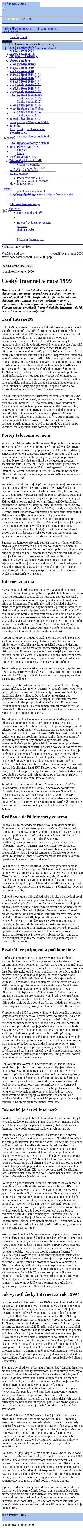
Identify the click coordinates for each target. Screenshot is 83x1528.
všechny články (26, 64)
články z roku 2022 (29, 84)
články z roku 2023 (29, 80)
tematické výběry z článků (33, 143)
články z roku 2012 (29, 118)
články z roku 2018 (22, 71)
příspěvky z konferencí (24, 170)
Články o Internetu (46, 28)
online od (13, 19)
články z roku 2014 (29, 111)
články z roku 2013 (29, 115)
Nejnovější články (23, 55)
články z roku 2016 (29, 105)
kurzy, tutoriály (19, 173)
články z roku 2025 (29, 74)
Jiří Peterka (11, 3)
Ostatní (7, 189)
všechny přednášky (28, 164)
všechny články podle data (33, 122)
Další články (11, 31)
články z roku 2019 (22, 67)
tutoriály (15, 125)
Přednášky (9, 138)
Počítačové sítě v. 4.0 (30, 178)
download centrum (21, 183)
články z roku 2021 (29, 87)
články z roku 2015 (29, 108)
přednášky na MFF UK (31, 168)
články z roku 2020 (29, 91)
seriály (21, 146)
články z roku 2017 (29, 101)
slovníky (15, 132)
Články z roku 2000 (19, 28)
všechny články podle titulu (33, 136)
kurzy (20, 153)
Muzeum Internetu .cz (30, 239)
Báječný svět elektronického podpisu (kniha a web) (41, 194)
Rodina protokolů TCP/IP (26, 160)
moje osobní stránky (29, 212)
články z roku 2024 (22, 50)
